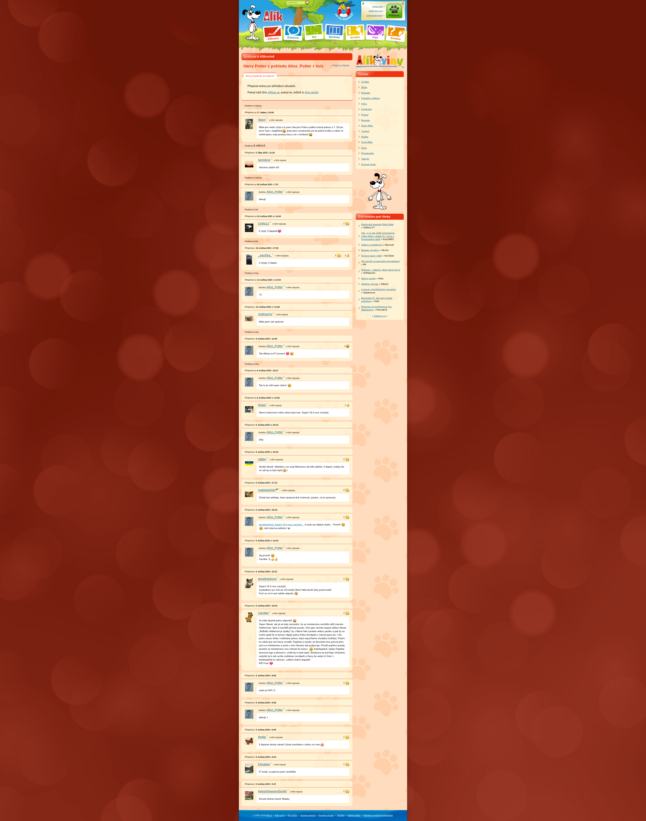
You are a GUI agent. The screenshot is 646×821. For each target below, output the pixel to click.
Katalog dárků (354, 815)
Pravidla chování (326, 815)
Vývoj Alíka (367, 142)
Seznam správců (308, 815)
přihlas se (274, 92)
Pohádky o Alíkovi (370, 98)
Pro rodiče (292, 815)
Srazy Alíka (367, 125)
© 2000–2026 (262, 815)
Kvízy (364, 148)
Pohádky (365, 93)
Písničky (341, 815)
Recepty (365, 120)
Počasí (364, 114)
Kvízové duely (368, 164)
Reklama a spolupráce (378, 815)
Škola (364, 87)
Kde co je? (280, 815)
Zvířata (365, 81)
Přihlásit (394, 15)
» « (379, 316)
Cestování (366, 109)
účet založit (311, 92)
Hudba (364, 136)
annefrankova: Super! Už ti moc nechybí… (281, 524)
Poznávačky (367, 153)
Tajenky (365, 158)
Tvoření (365, 131)
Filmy (364, 103)
